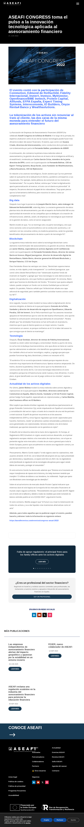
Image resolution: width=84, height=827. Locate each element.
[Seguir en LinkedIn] (34, 615)
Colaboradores (38, 761)
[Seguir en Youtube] (39, 615)
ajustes (28, 823)
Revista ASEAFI (58, 757)
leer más (15, 669)
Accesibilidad (13, 795)
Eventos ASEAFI (58, 752)
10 (50, 568)
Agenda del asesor (59, 766)
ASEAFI (35, 748)
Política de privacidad (16, 786)
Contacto (55, 771)
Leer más (42, 562)
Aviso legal (12, 777)
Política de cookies (15, 781)
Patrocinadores (38, 757)
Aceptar (46, 820)
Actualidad (56, 748)
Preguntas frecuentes (17, 791)
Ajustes (73, 820)
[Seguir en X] (44, 615)
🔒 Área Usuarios (39, 771)
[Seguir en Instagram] (50, 615)
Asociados (36, 752)
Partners (35, 766)
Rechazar (60, 820)
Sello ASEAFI (57, 761)
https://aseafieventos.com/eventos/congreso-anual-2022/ (34, 520)
